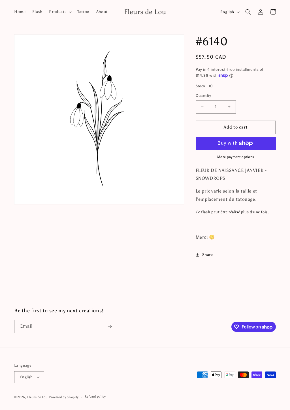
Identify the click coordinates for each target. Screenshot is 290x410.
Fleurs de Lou (37, 397)
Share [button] (207, 254)
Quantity (203, 95)
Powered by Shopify (64, 397)
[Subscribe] (109, 326)
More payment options (235, 157)
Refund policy (95, 396)
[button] (60, 12)
